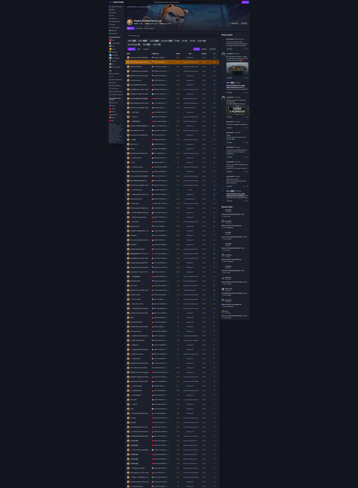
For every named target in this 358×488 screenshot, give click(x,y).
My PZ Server (135, 112)
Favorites (146, 49)
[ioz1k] (223, 311)
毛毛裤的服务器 (136, 276)
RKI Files (133, 148)
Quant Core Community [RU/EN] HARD (140, 135)
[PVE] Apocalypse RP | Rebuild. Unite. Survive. (140, 208)
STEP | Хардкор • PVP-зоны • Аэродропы (140, 472)
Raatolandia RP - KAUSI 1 (138, 468)
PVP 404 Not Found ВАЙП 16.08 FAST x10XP (140, 185)
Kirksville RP (134, 235)
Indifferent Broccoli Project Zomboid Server (140, 308)
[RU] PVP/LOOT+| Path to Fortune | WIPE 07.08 (140, 75)
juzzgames (228, 210)
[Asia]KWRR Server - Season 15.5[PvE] (140, 89)
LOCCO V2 (135, 117)
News (228, 83)
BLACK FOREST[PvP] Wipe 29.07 (139, 85)
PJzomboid (133, 418)
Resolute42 (133, 422)
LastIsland (229, 54)
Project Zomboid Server (136, 322)
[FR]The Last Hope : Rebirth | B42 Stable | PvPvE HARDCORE (140, 290)
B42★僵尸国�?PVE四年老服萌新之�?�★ (140, 98)
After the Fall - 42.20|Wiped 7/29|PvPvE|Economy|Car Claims (140, 107)
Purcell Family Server (137, 486)
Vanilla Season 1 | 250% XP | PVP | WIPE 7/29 (140, 272)
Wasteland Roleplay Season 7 (138, 249)
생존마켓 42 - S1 (135, 144)
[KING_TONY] (223, 289)
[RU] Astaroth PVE (135, 226)
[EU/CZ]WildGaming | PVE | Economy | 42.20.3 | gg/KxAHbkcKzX (140, 427)
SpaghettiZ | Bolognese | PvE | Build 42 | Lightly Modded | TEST (140, 377)
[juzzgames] (223, 210)
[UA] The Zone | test (137, 190)
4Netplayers (135, 345)
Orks (133, 162)
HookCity (134, 404)
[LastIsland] (223, 54)
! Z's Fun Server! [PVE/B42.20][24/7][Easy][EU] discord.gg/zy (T (140, 176)
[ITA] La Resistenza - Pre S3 (137, 130)
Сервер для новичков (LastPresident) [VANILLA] (140, 267)
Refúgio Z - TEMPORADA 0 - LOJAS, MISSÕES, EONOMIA (140, 477)
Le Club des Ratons (137, 386)
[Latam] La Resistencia (136, 66)
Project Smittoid (136, 358)
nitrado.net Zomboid (137, 167)
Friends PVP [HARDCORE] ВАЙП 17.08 (140, 126)
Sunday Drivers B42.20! (136, 199)
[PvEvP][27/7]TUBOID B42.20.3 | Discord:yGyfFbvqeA (140, 231)
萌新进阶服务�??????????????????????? (140, 253)
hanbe (132, 409)
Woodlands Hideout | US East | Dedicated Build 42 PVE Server (140, 482)
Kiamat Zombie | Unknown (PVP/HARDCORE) (140, 381)
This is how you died (136, 80)
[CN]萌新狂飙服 (134, 440)
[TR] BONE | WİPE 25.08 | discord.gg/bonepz (140, 372)
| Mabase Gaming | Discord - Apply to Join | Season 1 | (140, 194)
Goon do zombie (136, 299)
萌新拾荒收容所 (136, 121)
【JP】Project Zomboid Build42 (140, 450)
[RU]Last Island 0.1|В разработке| (140, 71)
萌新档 (134, 139)
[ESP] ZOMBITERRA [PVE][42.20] (138, 180)
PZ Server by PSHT (137, 158)
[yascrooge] (223, 40)
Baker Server (135, 203)
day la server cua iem (137, 304)
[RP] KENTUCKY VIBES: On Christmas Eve (140, 94)
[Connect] (166, 57)
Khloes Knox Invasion (137, 354)
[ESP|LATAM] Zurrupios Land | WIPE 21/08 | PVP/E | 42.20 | (140, 103)
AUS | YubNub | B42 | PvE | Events (139, 367)
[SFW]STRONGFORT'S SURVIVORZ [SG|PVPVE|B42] (140, 436)
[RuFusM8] (223, 232)
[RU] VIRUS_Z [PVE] (135, 281)
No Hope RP (134, 399)
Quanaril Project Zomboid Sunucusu (140, 413)
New (139, 49)
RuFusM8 (228, 232)
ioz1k (226, 311)
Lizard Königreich (136, 395)
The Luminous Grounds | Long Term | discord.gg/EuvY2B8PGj (140, 240)
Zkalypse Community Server (139, 217)
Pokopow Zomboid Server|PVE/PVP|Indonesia (140, 263)
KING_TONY (228, 288)
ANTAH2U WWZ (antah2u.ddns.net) (140, 212)
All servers (132, 49)
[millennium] (223, 278)
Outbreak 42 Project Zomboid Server (140, 431)
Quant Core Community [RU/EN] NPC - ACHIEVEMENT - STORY (140, 57)
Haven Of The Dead (135, 294)
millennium (228, 277)
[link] (235, 44)
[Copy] (164, 57)
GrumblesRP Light (136, 390)
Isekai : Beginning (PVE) (138, 340)
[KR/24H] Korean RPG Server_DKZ (139, 153)
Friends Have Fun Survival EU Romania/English (140, 171)
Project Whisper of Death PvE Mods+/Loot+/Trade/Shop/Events (140, 62)
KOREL (132, 317)
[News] (223, 83)
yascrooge (229, 39)
